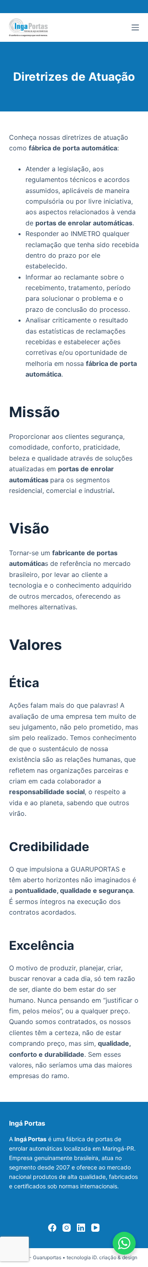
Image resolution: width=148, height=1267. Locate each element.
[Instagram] (66, 1228)
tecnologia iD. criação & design (102, 1257)
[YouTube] (95, 1228)
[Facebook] (52, 1228)
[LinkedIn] (81, 1228)
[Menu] (135, 27)
